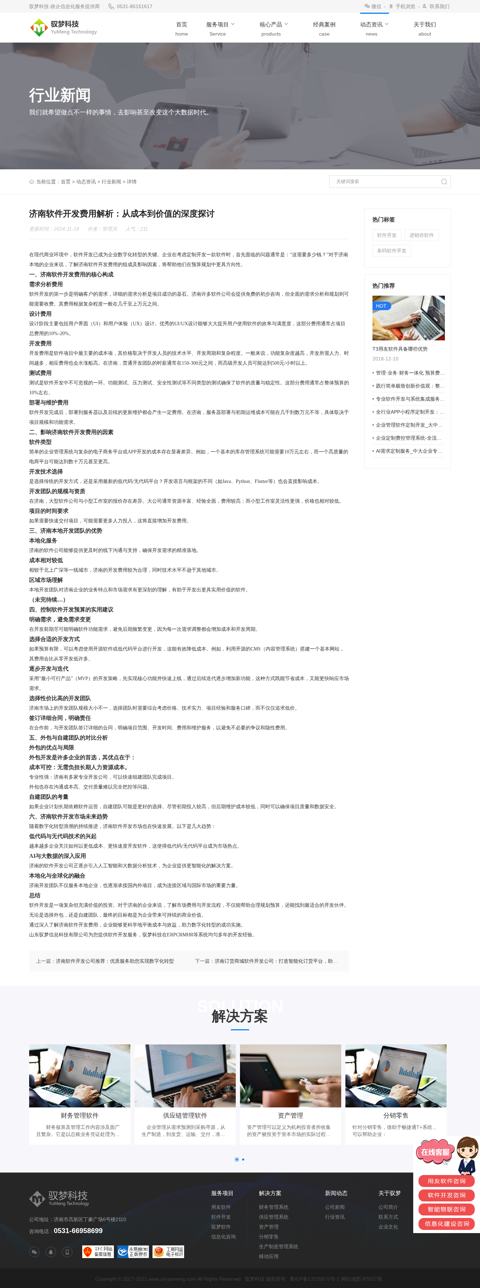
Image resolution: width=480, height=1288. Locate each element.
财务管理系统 (273, 1207)
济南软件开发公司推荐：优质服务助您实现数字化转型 (115, 961)
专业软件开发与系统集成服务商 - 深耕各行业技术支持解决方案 (410, 399)
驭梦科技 (255, 1279)
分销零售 (269, 1236)
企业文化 (388, 1227)
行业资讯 (335, 1217)
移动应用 (269, 1256)
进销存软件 (421, 235)
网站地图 (351, 1279)
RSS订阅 (372, 1279)
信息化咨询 (223, 1236)
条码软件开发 (392, 250)
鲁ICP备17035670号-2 (315, 1279)
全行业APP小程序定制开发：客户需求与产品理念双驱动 (410, 412)
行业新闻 (111, 181)
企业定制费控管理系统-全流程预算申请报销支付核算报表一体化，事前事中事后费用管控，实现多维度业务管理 (410, 438)
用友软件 (221, 1207)
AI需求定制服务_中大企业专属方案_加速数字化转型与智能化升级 (410, 451)
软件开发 (387, 235)
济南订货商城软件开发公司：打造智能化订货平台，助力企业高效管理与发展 (298, 961)
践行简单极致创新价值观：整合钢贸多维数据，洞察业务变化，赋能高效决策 (410, 386)
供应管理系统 (273, 1217)
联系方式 (388, 1217)
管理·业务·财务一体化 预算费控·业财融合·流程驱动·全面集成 (410, 373)
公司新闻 (335, 1207)
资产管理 (269, 1227)
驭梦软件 (221, 1227)
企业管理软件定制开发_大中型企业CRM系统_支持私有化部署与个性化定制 (410, 425)
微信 (376, 6)
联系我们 (439, 6)
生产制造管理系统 (278, 1246)
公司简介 (388, 1207)
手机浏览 (405, 6)
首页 (66, 181)
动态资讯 (86, 181)
